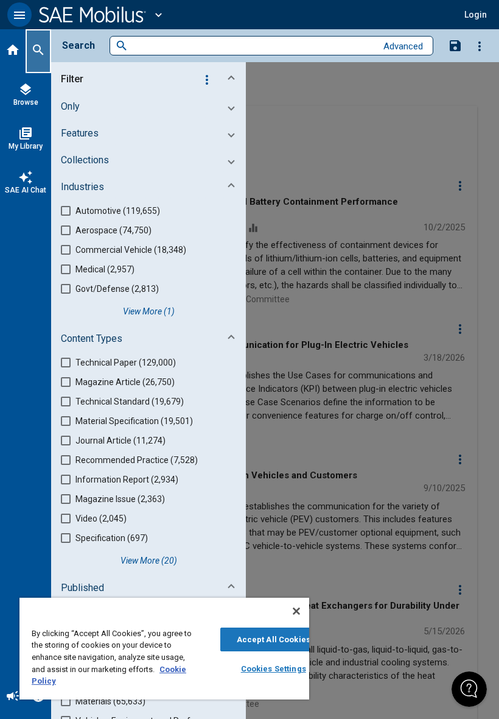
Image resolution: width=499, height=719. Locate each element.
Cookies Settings (273, 668)
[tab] (13, 51)
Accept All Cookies (273, 639)
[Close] (296, 611)
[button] (19, 14)
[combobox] (252, 46)
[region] (164, 649)
